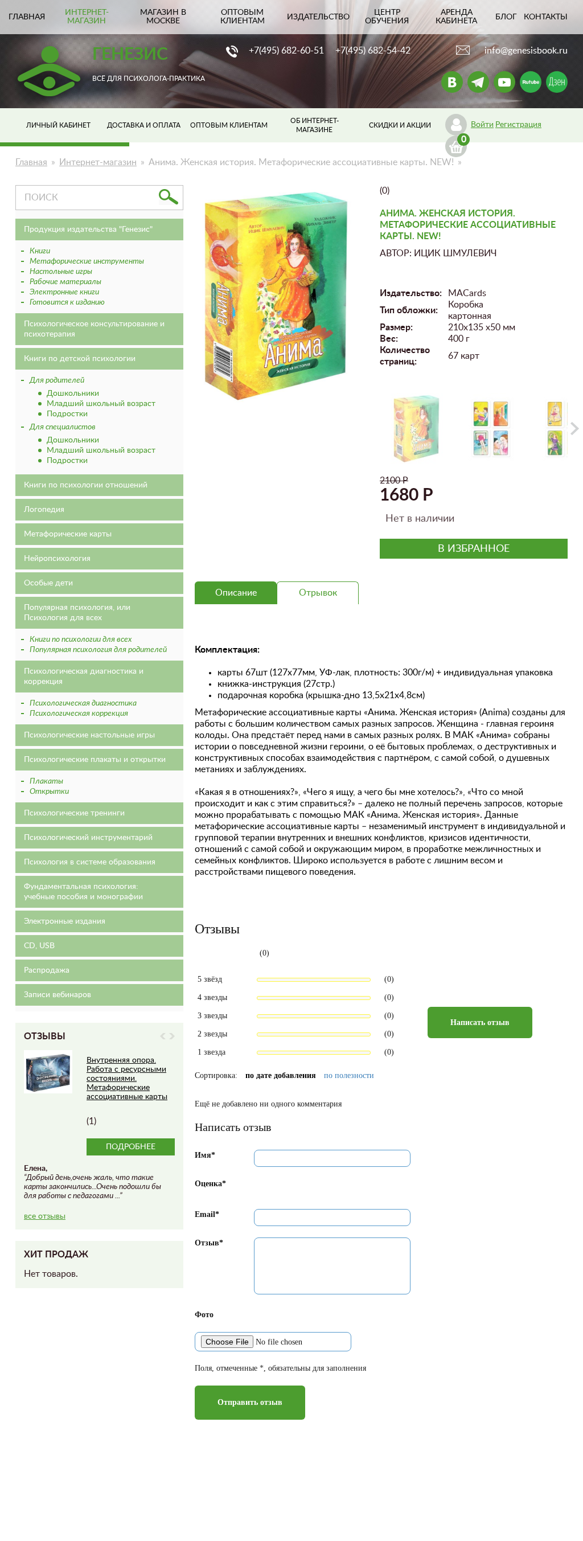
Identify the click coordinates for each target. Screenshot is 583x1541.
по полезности (349, 1075)
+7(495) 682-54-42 (372, 50)
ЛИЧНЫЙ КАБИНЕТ (58, 125)
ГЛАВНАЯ (27, 17)
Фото (204, 1314)
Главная (31, 162)
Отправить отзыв (249, 1402)
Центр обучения (387, 17)
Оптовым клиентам (242, 17)
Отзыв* (209, 1243)
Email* (207, 1214)
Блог (506, 17)
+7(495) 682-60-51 (286, 50)
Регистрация (518, 125)
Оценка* (210, 1183)
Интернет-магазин (87, 17)
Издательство (318, 17)
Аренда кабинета (456, 17)
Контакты (546, 17)
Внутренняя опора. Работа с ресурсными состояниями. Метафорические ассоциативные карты (127, 1078)
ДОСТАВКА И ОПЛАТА (143, 125)
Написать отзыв (480, 1022)
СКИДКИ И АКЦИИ (400, 125)
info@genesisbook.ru (526, 50)
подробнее (130, 1147)
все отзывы (44, 1216)
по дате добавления (280, 1075)
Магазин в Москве (163, 17)
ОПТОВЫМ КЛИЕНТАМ (229, 125)
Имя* (205, 1155)
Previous (163, 1036)
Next (172, 1036)
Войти (482, 125)
